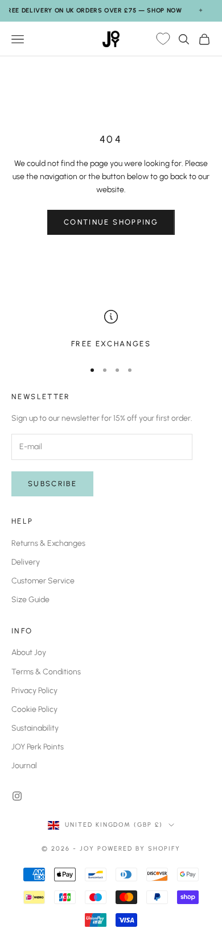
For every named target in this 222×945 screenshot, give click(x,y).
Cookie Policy (34, 709)
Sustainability (35, 728)
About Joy (28, 652)
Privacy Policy (34, 690)
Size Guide (30, 599)
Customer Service (43, 581)
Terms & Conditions (46, 672)
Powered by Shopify (139, 848)
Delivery (25, 562)
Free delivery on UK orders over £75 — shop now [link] (93, 10)
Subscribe (52, 483)
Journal (24, 765)
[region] (111, 330)
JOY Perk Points (37, 747)
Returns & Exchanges (48, 543)
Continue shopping (111, 222)
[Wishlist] (163, 39)
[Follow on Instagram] (17, 796)
